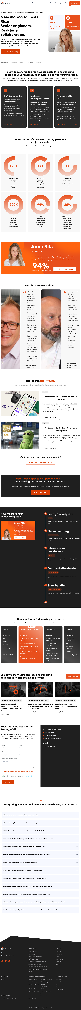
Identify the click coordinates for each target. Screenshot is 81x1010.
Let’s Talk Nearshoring (10, 52)
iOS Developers (45, 989)
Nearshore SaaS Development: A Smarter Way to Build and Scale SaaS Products (40, 706)
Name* (4, 745)
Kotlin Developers (33, 982)
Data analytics (59, 987)
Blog (66, 3)
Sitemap (58, 964)
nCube (3, 12)
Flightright (58, 979)
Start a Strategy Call (20, 537)
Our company (59, 3)
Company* (5, 752)
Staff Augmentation (33, 959)
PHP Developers (33, 989)
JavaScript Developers (43, 985)
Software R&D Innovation (8, 998)
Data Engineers (32, 998)
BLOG (3, 979)
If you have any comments (9, 758)
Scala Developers (45, 991)
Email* (21, 745)
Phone (20, 752)
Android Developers (46, 979)
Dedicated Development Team (37, 961)
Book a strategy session (65, 269)
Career (58, 956)
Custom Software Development (37, 966)
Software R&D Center (34, 964)
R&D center (45, 3)
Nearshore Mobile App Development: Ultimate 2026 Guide (66, 706)
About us (58, 951)
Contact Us (59, 954)
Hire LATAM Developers (35, 956)
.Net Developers (45, 982)
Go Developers (32, 994)
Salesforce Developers (43, 995)
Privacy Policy (29, 776)
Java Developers (33, 979)
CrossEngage (59, 989)
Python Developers (34, 984)
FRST (57, 984)
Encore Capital (60, 982)
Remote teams (36, 3)
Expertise (4, 976)
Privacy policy (59, 959)
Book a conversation (40, 492)
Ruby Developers (33, 991)
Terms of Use (59, 961)
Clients (52, 3)
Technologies (32, 954)
